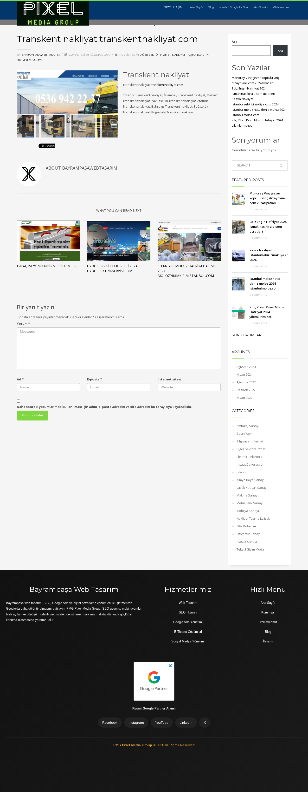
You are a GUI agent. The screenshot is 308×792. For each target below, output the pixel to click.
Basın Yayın (245, 433)
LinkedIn (186, 722)
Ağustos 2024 (246, 367)
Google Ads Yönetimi (188, 622)
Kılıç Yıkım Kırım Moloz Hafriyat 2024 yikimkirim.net (267, 312)
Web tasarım (281, 7)
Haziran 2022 (246, 390)
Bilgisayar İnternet (250, 441)
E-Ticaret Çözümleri (188, 632)
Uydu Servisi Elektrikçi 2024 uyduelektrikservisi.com (112, 268)
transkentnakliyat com (167, 85)
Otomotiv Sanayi (29, 60)
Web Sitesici (260, 7)
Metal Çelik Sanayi (250, 503)
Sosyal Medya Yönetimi (188, 641)
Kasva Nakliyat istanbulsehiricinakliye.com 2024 (270, 255)
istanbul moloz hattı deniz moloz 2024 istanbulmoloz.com (265, 283)
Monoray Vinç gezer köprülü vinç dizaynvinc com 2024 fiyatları (268, 198)
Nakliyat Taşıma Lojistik (190, 54)
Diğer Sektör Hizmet (155, 54)
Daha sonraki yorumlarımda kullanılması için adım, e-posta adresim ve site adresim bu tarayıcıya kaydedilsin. (104, 407)
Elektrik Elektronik (249, 457)
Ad (20, 379)
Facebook (109, 722)
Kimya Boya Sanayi (250, 480)
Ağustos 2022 (246, 382)
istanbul (242, 472)
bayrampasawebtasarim (40, 54)
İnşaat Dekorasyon (250, 464)
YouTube (161, 722)
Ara (234, 41)
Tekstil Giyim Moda (250, 549)
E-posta (94, 379)
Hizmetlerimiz (267, 622)
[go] (281, 166)
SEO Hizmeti (188, 612)
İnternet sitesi (169, 379)
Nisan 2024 (244, 374)
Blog (211, 7)
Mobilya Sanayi (248, 511)
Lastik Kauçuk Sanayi (252, 487)
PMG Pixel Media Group (133, 745)
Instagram (136, 722)
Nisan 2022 (244, 397)
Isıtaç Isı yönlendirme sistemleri (47, 266)
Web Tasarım (188, 603)
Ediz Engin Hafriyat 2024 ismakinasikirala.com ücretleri (268, 227)
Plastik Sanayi (247, 541)
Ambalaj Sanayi (248, 426)
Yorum (23, 323)
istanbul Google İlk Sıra (233, 7)
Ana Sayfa (196, 7)
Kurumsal (268, 612)
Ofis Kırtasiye (246, 526)
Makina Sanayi (247, 495)
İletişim (268, 641)
